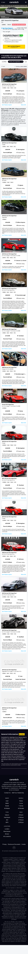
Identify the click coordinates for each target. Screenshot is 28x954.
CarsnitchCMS (22, 851)
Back (3, 2)
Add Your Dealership (18, 793)
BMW (7, 803)
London (7, 829)
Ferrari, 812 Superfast (14, 61)
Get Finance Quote (7, 105)
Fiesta (21, 801)
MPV (7, 822)
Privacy (4, 844)
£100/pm (21, 817)
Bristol (7, 834)
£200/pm (21, 822)
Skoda (7, 806)
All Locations (7, 836)
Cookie (23, 844)
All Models (21, 808)
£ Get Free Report (7, 28)
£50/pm (21, 815)
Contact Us (7, 793)
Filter (5, 61)
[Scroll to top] (14, 847)
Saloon (7, 815)
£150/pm (21, 820)
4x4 (7, 820)
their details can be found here (18, 885)
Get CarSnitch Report (14, 46)
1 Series (21, 806)
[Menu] (26, 2)
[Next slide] (26, 11)
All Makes (7, 808)
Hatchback (7, 817)
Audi (7, 801)
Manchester (7, 831)
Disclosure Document (14, 844)
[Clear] (22, 61)
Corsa (21, 803)
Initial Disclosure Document (18, 875)
